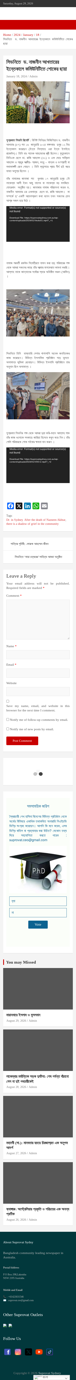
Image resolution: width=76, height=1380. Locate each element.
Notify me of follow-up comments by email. (39, 719)
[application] (38, 224)
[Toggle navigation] (8, 25)
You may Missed (21, 962)
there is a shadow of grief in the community (32, 523)
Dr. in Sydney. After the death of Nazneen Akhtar (35, 519)
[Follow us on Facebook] (7, 1349)
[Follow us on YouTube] (39, 1349)
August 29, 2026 (16, 1020)
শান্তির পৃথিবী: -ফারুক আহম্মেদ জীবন (30, 544)
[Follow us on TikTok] (49, 1349)
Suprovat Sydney (49, 1373)
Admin (33, 76)
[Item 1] (35, 774)
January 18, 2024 (16, 76)
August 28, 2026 (16, 1087)
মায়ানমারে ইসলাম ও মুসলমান (23, 1015)
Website (11, 683)
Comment (14, 595)
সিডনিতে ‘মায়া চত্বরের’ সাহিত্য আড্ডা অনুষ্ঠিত (40, 557)
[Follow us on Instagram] (18, 1349)
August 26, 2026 (16, 1219)
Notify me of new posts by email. (32, 729)
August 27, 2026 (16, 1153)
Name (11, 646)
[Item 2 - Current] (41, 774)
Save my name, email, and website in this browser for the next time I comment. (38, 708)
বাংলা (45, 1377)
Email (11, 664)
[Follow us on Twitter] (28, 1349)
